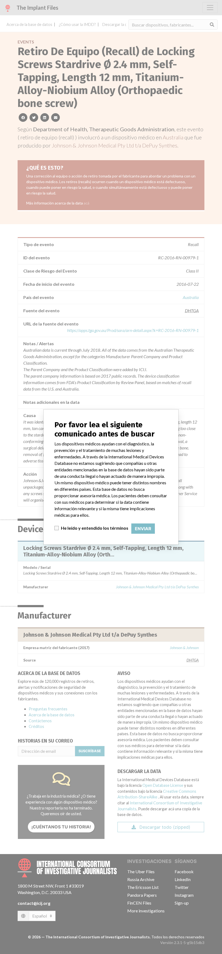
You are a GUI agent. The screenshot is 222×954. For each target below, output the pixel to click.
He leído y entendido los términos (94, 527)
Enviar (143, 528)
